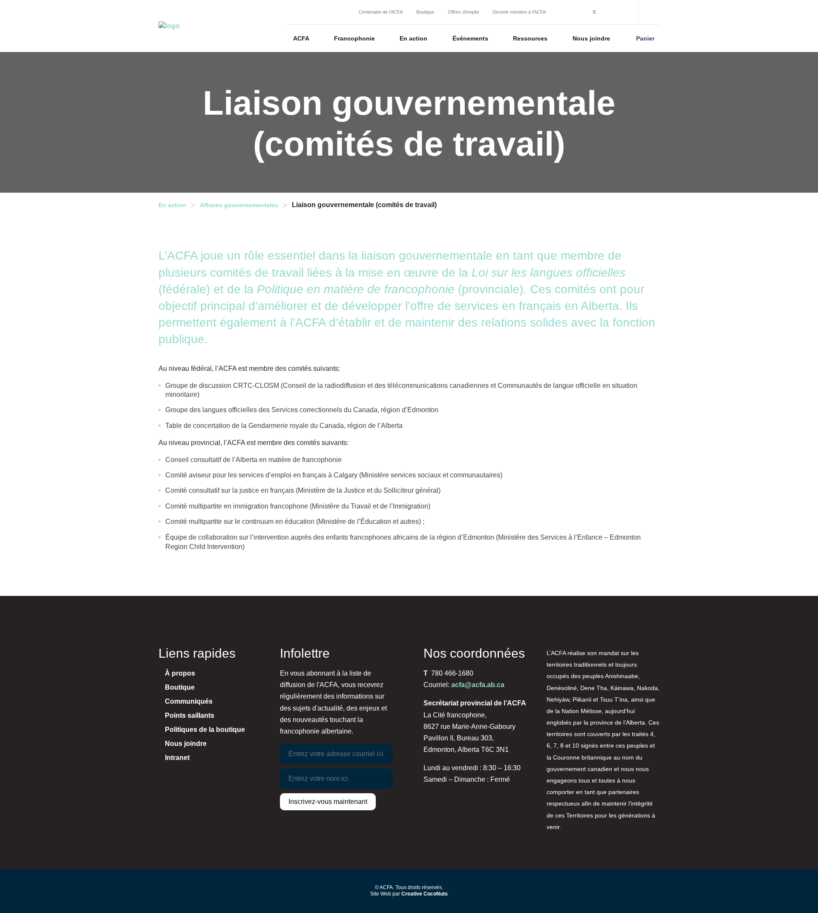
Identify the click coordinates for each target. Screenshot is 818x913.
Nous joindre (186, 743)
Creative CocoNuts (424, 894)
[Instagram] (569, 12)
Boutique (180, 687)
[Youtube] (619, 12)
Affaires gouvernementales (239, 205)
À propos (180, 673)
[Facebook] (582, 12)
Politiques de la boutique (205, 729)
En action (172, 205)
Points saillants (189, 715)
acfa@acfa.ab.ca (477, 684)
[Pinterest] (607, 12)
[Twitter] (594, 12)
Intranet (177, 757)
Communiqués (189, 701)
